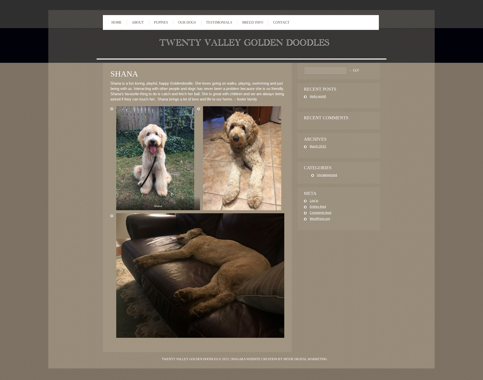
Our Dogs (187, 22)
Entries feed (318, 206)
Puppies (161, 22)
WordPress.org (320, 219)
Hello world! (318, 96)
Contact (281, 22)
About (138, 22)
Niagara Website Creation (254, 359)
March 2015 (318, 146)
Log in (314, 200)
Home (116, 22)
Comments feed (320, 212)
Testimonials (219, 22)
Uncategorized (327, 175)
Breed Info (252, 22)
